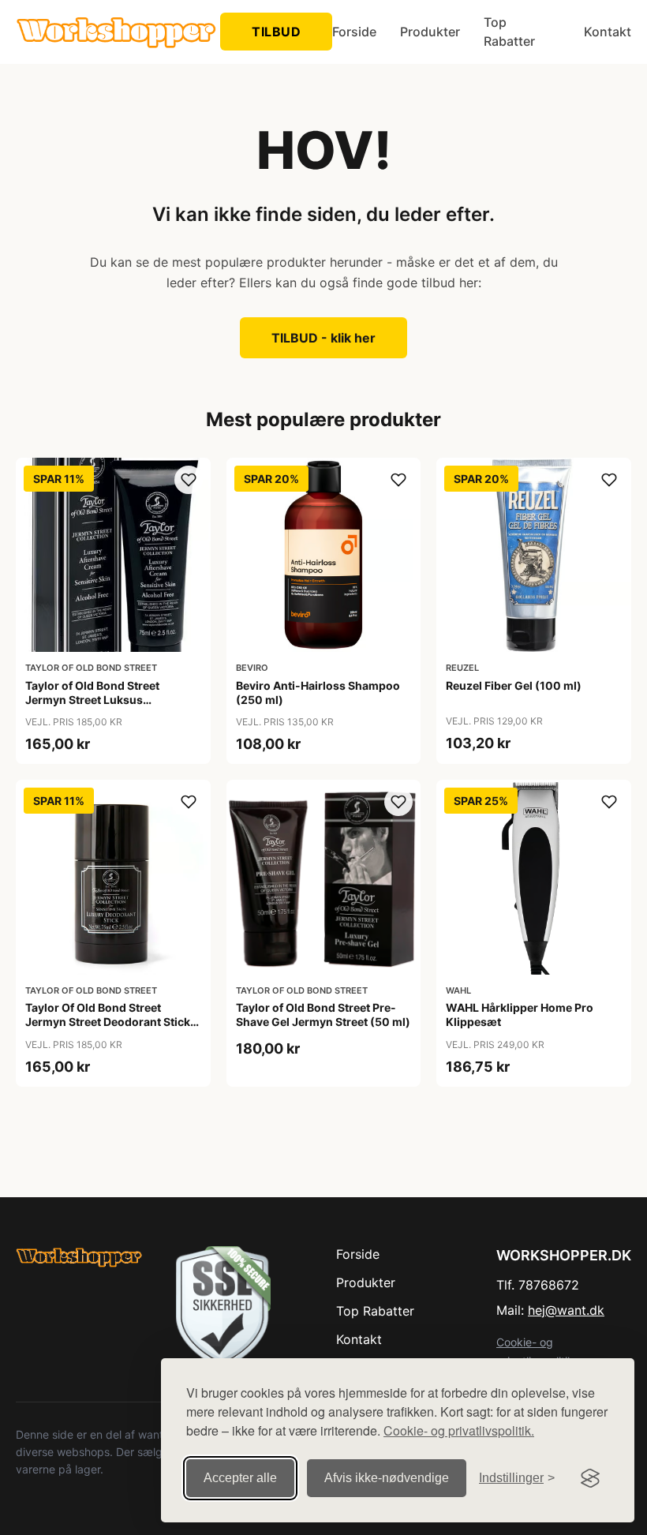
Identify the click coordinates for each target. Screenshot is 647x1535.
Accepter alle (240, 1477)
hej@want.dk (566, 1310)
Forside (354, 31)
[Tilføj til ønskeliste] (188, 480)
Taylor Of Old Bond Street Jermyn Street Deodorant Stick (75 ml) (107, 1022)
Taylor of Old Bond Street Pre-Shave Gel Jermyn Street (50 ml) (323, 1014)
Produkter (430, 31)
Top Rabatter (509, 31)
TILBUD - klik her (323, 338)
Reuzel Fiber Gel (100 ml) (514, 685)
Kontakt (607, 31)
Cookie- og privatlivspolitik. (458, 1430)
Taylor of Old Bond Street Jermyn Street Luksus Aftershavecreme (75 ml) (92, 700)
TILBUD (276, 31)
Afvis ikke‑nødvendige (386, 1477)
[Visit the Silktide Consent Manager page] (590, 1478)
